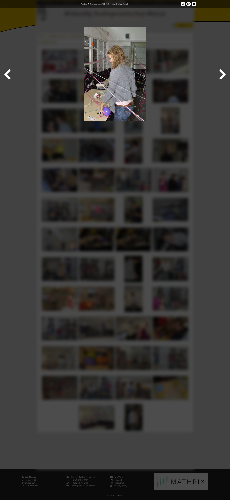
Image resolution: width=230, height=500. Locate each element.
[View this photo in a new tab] (188, 4)
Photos (83, 3)
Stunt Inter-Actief (120, 3)
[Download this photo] (183, 4)
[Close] (194, 4)
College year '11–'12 (99, 3)
